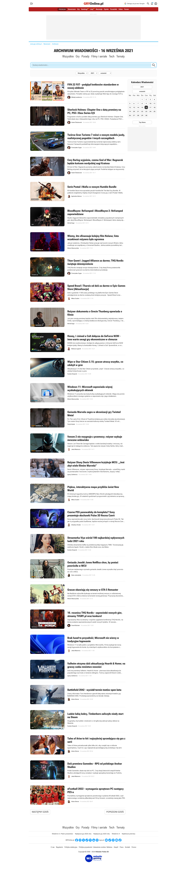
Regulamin (59, 847)
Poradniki (113, 9)
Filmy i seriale (99, 56)
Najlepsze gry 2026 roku (83, 834)
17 (150, 107)
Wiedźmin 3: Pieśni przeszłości (62, 834)
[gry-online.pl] (93, 4)
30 (146, 115)
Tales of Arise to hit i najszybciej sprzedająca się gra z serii (77, 744)
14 (138, 107)
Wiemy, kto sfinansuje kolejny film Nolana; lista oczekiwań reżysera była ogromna (77, 241)
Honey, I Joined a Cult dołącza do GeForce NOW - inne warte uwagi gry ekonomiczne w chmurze (77, 342)
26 (130, 115)
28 (138, 115)
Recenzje (99, 9)
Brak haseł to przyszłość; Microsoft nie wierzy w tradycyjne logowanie (77, 644)
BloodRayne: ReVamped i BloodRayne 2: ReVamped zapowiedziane (77, 216)
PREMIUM (62, 9)
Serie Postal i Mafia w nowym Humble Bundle (77, 191)
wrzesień (142, 91)
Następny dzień (40, 811)
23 (146, 111)
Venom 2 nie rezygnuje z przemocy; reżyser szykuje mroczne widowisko (77, 443)
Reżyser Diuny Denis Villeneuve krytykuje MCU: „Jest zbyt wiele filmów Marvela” (77, 468)
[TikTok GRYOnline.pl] (86, 840)
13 (134, 107)
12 (130, 107)
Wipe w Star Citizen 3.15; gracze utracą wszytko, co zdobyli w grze (77, 367)
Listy (91, 9)
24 (150, 111)
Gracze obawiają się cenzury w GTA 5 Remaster (77, 593)
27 (134, 115)
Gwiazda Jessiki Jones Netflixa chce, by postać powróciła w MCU (77, 568)
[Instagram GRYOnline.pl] (80, 840)
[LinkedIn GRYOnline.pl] (93, 840)
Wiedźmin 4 (116, 834)
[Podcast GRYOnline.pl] (90, 840)
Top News (142, 122)
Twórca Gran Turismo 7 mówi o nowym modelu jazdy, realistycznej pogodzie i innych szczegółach (77, 141)
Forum (126, 9)
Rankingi (84, 9)
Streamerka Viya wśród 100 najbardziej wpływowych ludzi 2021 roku (77, 543)
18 (154, 107)
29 (142, 115)
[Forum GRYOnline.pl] (97, 840)
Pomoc (134, 847)
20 (134, 111)
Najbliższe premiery (128, 834)
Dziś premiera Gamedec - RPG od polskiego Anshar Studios (77, 770)
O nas (52, 847)
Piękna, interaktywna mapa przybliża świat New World (77, 493)
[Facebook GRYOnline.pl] (76, 840)
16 (146, 107)
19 (130, 111)
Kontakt (127, 847)
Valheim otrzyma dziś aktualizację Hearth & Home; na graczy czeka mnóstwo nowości (77, 669)
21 (138, 111)
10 (150, 103)
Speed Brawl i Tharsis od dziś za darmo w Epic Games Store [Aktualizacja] (77, 292)
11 (154, 103)
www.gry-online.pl (36, 44)
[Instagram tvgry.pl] (113, 840)
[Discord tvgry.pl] (116, 840)
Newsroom (72, 9)
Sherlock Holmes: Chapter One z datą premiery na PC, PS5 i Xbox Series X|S (77, 116)
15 (142, 107)
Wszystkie (68, 56)
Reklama (109, 847)
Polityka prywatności (85, 847)
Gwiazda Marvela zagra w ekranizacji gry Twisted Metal (77, 417)
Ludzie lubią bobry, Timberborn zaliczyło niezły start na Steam (77, 719)
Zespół (116, 847)
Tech (111, 56)
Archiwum (55, 44)
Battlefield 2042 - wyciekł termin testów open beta (77, 694)
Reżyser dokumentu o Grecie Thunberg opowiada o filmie (77, 317)
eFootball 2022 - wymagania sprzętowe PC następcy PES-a (77, 795)
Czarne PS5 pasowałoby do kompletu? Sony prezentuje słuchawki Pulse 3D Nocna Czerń (77, 518)
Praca (121, 847)
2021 (142, 87)
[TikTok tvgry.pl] (109, 840)
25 (154, 111)
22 (142, 111)
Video (121, 9)
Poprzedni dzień (115, 811)
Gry (78, 9)
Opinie (106, 9)
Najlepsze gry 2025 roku (101, 834)
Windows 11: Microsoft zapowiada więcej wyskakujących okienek (77, 392)
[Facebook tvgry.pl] (120, 840)
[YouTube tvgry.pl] (106, 840)
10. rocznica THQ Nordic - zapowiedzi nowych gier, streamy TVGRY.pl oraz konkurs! (77, 619)
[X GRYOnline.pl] (83, 840)
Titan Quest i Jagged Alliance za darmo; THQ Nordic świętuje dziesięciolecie (77, 266)
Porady (85, 56)
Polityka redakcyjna (70, 847)
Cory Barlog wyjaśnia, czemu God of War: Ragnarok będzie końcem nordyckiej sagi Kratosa (77, 166)
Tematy (120, 56)
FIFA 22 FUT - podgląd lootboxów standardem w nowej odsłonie (77, 90)
